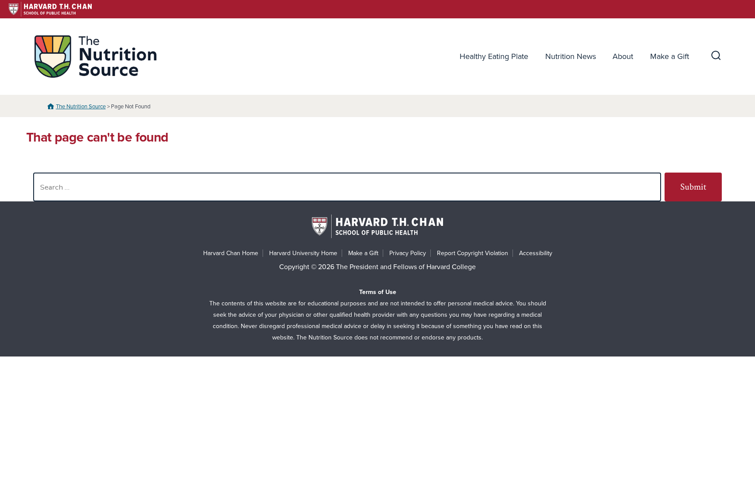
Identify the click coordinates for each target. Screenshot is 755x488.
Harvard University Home (303, 253)
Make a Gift (669, 56)
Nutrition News (570, 56)
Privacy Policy (407, 253)
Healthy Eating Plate (494, 56)
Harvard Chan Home (230, 253)
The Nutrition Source (81, 106)
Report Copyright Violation (472, 253)
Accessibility (535, 253)
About (623, 56)
